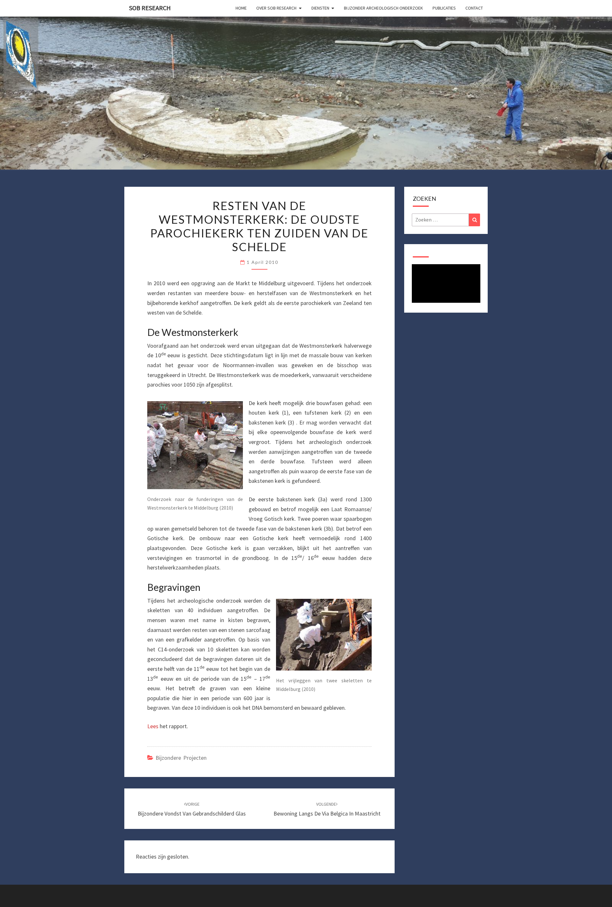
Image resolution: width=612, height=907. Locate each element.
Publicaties (444, 8)
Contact (474, 8)
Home (241, 8)
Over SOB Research (276, 8)
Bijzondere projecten (181, 757)
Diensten (320, 8)
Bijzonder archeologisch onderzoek (383, 8)
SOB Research (150, 8)
